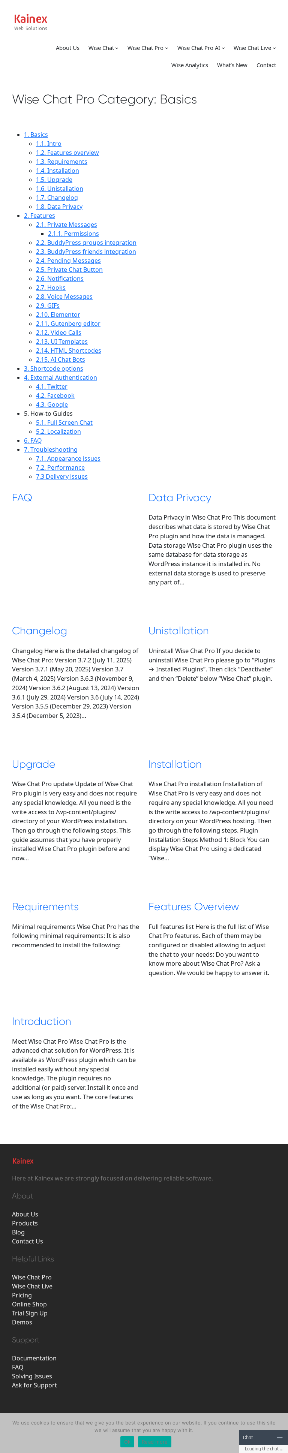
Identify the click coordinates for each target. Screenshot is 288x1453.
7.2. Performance (60, 467)
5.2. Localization (58, 431)
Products (25, 1223)
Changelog (39, 631)
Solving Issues (32, 1376)
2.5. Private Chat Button (69, 269)
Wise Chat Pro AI (198, 47)
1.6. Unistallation (59, 188)
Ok (127, 1442)
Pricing (22, 1295)
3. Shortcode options (53, 368)
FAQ (22, 497)
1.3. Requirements (61, 161)
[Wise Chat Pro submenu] (166, 47)
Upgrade (34, 764)
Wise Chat (101, 47)
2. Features (39, 215)
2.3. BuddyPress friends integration (86, 251)
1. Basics (36, 134)
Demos (22, 1322)
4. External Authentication (60, 377)
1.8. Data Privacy (59, 206)
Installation (175, 764)
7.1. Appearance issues (68, 458)
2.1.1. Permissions (73, 233)
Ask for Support (34, 1385)
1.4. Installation (57, 170)
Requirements (45, 906)
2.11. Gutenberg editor (68, 323)
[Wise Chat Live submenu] (274, 47)
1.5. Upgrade (54, 179)
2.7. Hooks (51, 287)
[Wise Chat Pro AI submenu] (223, 47)
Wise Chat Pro (146, 47)
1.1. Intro (49, 143)
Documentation (34, 1358)
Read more (155, 1442)
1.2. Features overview (67, 152)
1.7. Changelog (57, 197)
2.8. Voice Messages (64, 296)
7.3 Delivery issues (62, 476)
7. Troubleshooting (51, 449)
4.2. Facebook (55, 395)
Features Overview (193, 906)
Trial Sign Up (30, 1313)
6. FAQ (33, 440)
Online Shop (29, 1304)
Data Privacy (179, 497)
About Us (25, 1214)
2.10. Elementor (58, 314)
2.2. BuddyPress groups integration (86, 242)
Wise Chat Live (252, 47)
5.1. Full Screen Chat (64, 422)
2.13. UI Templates (62, 341)
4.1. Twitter (52, 386)
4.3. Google (52, 404)
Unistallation (178, 631)
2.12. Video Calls (58, 332)
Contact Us (27, 1241)
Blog (18, 1232)
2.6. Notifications (60, 278)
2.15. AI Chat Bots (60, 359)
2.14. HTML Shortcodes (68, 350)
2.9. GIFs (48, 305)
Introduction (41, 1021)
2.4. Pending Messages (68, 260)
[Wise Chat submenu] (116, 47)
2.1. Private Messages (66, 224)
